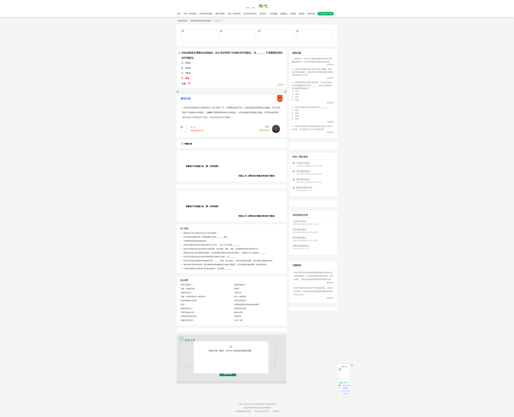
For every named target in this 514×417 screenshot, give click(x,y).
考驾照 (236, 289)
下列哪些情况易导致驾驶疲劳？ (195, 241)
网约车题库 (220, 14)
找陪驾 (301, 14)
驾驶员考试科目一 (188, 320)
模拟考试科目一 (187, 308)
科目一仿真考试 (234, 14)
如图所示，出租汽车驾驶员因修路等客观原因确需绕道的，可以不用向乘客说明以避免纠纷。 (312, 61)
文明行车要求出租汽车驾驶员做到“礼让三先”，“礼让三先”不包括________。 (212, 245)
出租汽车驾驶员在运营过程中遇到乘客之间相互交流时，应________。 (210, 257)
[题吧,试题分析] (264, 8)
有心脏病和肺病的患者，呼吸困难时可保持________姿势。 (206, 237)
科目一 (183, 304)
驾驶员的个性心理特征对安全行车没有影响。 (200, 233)
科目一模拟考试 (240, 297)
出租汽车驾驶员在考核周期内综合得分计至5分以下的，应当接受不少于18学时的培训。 (312, 129)
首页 (179, 14)
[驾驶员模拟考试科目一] (178, 91)
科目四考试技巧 (240, 301)
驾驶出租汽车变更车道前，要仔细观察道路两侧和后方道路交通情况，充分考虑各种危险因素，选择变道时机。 (226, 265)
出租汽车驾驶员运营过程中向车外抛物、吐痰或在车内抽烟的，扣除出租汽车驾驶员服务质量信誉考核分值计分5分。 (312, 73)
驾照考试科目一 (187, 293)
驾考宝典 (311, 14)
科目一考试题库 (190, 14)
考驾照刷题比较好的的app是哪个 (247, 304)
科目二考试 (238, 320)
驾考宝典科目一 (187, 285)
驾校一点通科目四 (188, 289)
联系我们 (276, 411)
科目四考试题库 (206, 14)
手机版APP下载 (325, 14)
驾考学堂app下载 (187, 312)
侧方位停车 (238, 312)
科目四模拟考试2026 (189, 301)
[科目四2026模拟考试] (285, 91)
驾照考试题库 (182, 21)
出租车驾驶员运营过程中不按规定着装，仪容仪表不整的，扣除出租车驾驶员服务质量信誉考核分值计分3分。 (313, 293)
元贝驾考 (238, 411)
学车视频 (273, 14)
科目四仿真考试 (250, 14)
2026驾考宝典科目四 (189, 316)
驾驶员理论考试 (240, 308)
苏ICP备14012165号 (262, 411)
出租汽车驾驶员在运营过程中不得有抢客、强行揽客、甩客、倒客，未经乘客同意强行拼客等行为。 (221, 249)
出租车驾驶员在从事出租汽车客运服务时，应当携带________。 (208, 269)
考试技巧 (263, 14)
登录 (253, 8)
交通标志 (284, 14)
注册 (247, 8)
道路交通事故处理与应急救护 (200, 21)
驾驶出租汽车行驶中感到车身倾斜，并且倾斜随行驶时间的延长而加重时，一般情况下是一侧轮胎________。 (225, 253)
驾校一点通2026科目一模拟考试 (193, 297)
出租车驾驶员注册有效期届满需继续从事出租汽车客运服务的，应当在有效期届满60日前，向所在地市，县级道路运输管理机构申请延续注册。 (313, 277)
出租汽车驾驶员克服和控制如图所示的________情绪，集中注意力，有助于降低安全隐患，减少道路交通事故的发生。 (228, 261)
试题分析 (217, 21)
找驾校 (293, 14)
